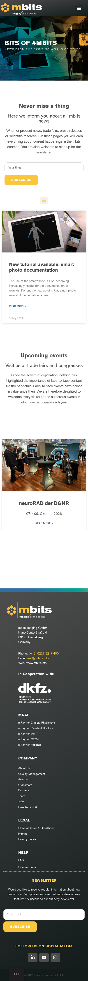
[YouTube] (44, 957)
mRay (23, 715)
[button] (79, 8)
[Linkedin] (32, 957)
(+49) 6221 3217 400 (44, 653)
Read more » (17, 306)
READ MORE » (44, 523)
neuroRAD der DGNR (44, 503)
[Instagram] (55, 957)
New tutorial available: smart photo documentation (41, 267)
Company (27, 758)
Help (23, 852)
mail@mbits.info (38, 658)
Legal (24, 820)
